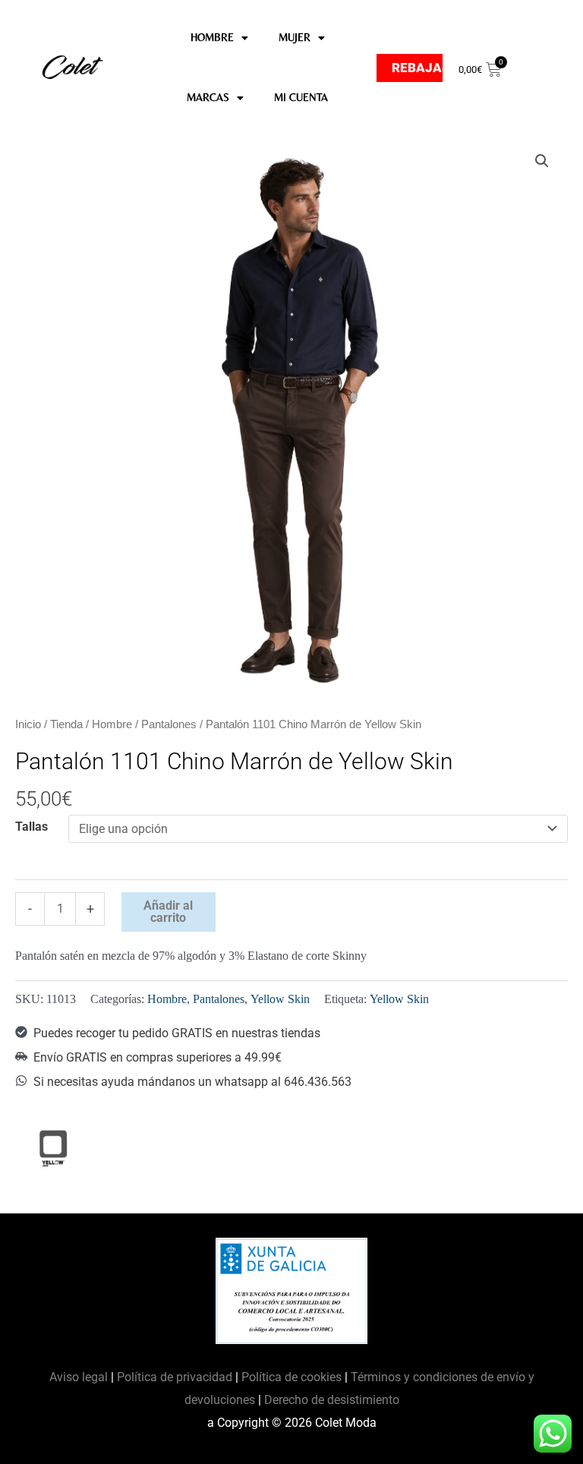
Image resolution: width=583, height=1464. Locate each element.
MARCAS (208, 97)
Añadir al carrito (168, 911)
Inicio (28, 724)
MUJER (294, 37)
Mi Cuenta (301, 97)
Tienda (66, 724)
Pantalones (169, 724)
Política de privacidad (174, 1377)
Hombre (112, 724)
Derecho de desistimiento (331, 1400)
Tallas (31, 826)
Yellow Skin (280, 998)
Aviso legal (80, 1377)
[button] (542, 161)
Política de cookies (291, 1377)
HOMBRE (212, 37)
